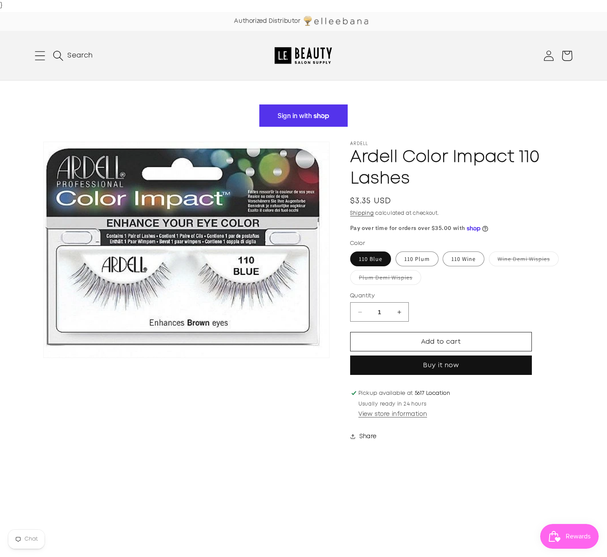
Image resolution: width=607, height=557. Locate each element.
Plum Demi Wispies (390, 279)
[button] (40, 56)
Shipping (362, 213)
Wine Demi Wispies (528, 260)
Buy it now (441, 365)
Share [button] (368, 436)
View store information (392, 414)
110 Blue (370, 259)
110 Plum (417, 259)
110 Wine (463, 259)
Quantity (362, 296)
